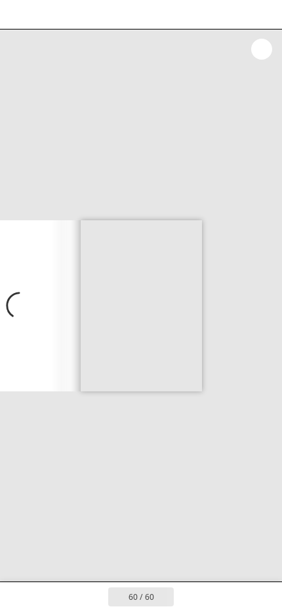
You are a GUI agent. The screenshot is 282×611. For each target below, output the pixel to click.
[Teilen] (234, 14)
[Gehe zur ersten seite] (64, 596)
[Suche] (47, 14)
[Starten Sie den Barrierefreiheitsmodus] (76, 14)
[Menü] (18, 14)
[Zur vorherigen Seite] (93, 596)
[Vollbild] (263, 14)
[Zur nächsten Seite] (40, 305)
